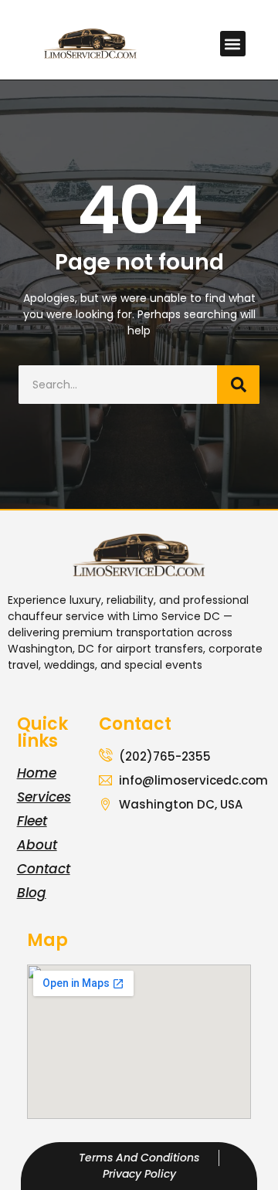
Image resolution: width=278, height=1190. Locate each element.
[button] (233, 43)
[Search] (238, 384)
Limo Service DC (176, 616)
